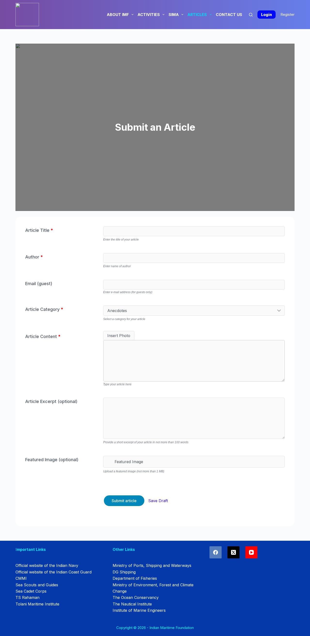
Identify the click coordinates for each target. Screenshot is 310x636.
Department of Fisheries (135, 578)
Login (266, 14)
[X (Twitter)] (233, 552)
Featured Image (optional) (51, 459)
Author (34, 256)
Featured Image (129, 461)
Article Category (44, 309)
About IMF (118, 14)
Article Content (43, 336)
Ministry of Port (127, 565)
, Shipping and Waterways (167, 565)
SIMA (174, 14)
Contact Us (229, 14)
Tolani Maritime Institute (37, 604)
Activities (149, 14)
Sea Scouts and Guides (37, 584)
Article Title (39, 230)
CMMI (21, 578)
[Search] (251, 14)
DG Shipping (124, 572)
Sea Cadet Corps (31, 591)
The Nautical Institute (132, 604)
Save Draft (158, 500)
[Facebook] (215, 552)
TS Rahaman (27, 597)
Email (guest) (38, 283)
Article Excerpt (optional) (51, 401)
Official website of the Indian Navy (47, 565)
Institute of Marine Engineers (139, 610)
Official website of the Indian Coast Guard (54, 572)
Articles (197, 14)
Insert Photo (118, 335)
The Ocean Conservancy (136, 597)
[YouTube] (251, 552)
